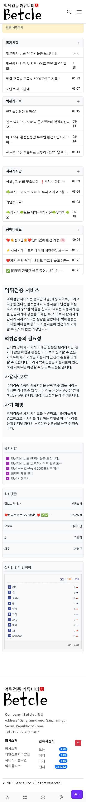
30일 (77, 579)
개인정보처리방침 (17, 754)
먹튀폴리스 (13, 765)
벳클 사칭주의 (20, 478)
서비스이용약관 (16, 759)
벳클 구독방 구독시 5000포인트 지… (35, 468)
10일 (62, 579)
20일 (69, 579)
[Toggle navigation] (79, 11)
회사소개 (11, 748)
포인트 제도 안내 (22, 473)
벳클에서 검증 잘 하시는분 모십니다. (35, 458)
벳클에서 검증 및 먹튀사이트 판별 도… (36, 463)
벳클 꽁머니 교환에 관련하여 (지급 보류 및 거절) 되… (39, 28)
